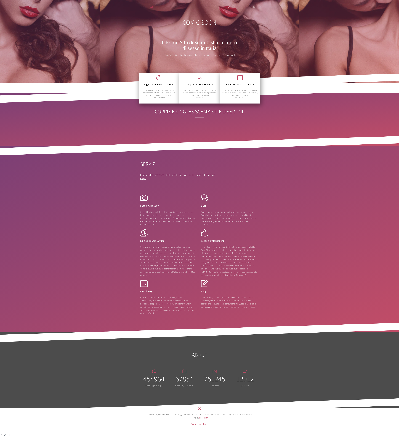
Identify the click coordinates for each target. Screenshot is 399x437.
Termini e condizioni (199, 424)
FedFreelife (204, 417)
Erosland (146, 7)
